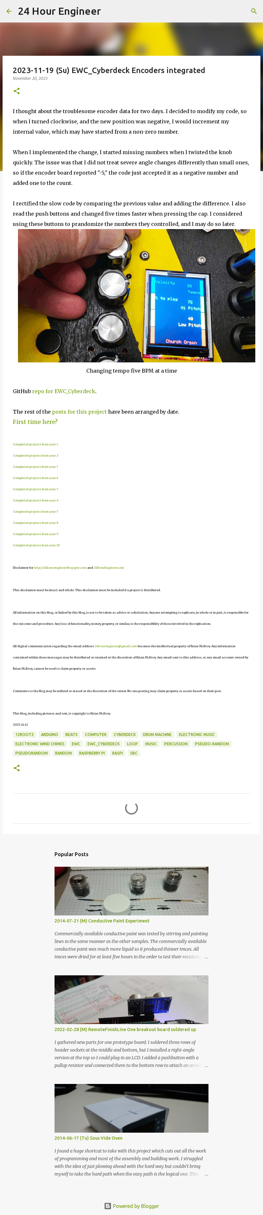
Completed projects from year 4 (35, 478)
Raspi (117, 753)
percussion (176, 744)
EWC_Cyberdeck (104, 744)
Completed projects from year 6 (35, 500)
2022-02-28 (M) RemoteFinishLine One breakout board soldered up (125, 1029)
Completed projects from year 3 (35, 466)
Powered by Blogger (135, 1206)
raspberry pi (92, 753)
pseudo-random (212, 744)
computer (95, 734)
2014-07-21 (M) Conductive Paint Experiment (102, 920)
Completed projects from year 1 (35, 444)
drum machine (157, 734)
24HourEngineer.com (109, 567)
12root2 (24, 734)
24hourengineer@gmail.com (116, 646)
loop (132, 744)
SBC (134, 753)
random (63, 753)
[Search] (110, 11)
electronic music (197, 734)
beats (71, 734)
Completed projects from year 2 (35, 455)
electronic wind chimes (39, 744)
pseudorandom (31, 753)
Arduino (49, 734)
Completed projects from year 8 (35, 523)
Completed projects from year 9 (35, 534)
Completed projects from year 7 (35, 511)
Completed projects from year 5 (35, 489)
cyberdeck (125, 734)
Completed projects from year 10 (36, 545)
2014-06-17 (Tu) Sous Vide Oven (89, 1138)
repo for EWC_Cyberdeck (63, 391)
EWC (76, 744)
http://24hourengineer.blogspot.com (60, 567)
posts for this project (79, 412)
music (151, 744)
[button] (17, 91)
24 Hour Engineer (59, 11)
